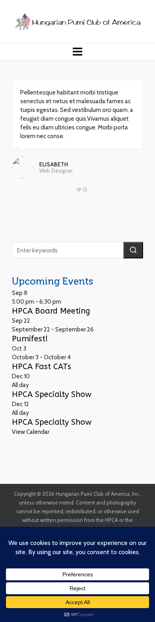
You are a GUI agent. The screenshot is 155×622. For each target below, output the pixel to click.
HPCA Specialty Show (51, 394)
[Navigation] (77, 51)
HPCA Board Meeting (51, 311)
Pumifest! (30, 338)
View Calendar (30, 431)
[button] (133, 250)
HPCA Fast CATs (41, 366)
